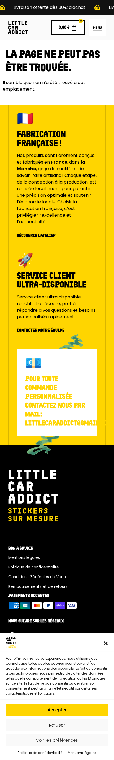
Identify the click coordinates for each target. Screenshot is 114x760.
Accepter (57, 710)
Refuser (57, 725)
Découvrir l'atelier (36, 236)
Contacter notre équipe (40, 330)
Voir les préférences (57, 740)
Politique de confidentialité (40, 752)
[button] (105, 643)
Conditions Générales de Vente (38, 577)
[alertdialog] (57, 7)
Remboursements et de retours (38, 586)
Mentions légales (82, 752)
